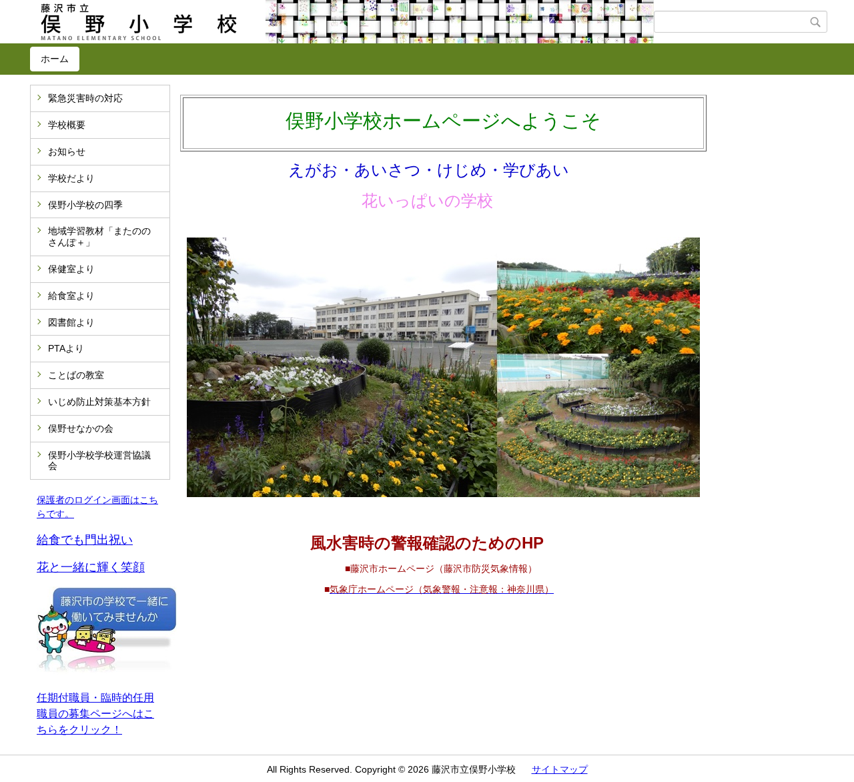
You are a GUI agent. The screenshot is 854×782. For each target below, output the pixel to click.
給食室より (71, 295)
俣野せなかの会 (80, 428)
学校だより (71, 178)
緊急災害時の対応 (85, 98)
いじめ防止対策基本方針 (99, 401)
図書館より (71, 322)
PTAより (66, 348)
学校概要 (66, 124)
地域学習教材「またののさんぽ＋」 (99, 237)
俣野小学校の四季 (85, 205)
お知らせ (66, 151)
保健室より (71, 269)
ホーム (55, 58)
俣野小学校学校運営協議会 (99, 461)
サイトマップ (560, 769)
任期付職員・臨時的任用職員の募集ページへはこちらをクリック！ (95, 713)
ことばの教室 (76, 375)
